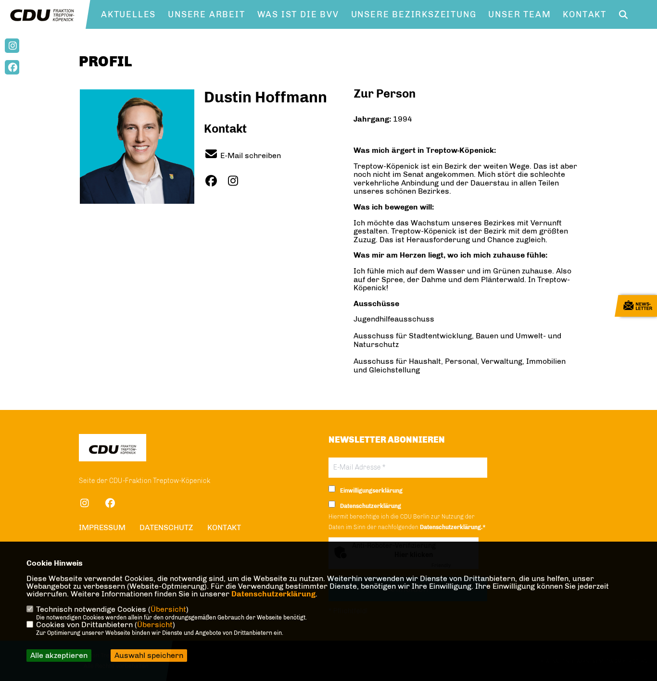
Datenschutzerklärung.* (453, 527)
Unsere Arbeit (206, 14)
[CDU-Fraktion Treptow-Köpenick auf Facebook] (110, 504)
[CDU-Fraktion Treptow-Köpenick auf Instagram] (85, 504)
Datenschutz (166, 527)
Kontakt (584, 14)
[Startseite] (112, 449)
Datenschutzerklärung (273, 593)
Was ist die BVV (298, 14)
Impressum (102, 527)
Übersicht (168, 609)
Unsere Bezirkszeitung (414, 14)
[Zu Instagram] (236, 181)
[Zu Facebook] (215, 181)
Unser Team (519, 14)
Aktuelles (128, 14)
